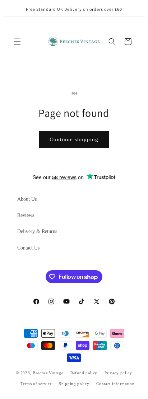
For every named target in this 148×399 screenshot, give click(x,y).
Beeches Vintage (48, 373)
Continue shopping (74, 139)
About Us (27, 199)
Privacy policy (118, 373)
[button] (17, 41)
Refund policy (83, 373)
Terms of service (36, 383)
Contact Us (28, 248)
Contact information (115, 383)
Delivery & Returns (37, 231)
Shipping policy (74, 383)
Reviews (25, 215)
